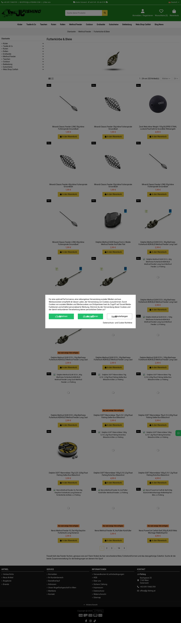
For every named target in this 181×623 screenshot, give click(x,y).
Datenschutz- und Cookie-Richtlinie (117, 323)
